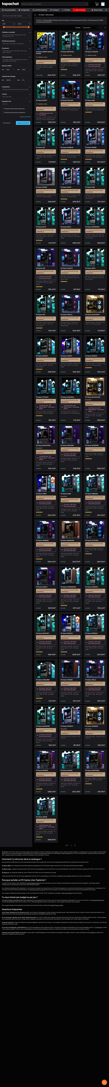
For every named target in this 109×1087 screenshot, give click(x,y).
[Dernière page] (75, 845)
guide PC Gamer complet (57, 905)
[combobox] (104, 4)
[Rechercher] (86, 4)
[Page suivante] (71, 845)
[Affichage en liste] (101, 28)
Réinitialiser (6, 123)
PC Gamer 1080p (47, 20)
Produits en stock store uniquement (14, 112)
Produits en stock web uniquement (14, 109)
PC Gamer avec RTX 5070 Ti (79, 20)
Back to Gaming (80, 10)
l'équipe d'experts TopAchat (34, 883)
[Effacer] (29, 16)
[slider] (4, 27)
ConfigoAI (92, 932)
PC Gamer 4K (66, 20)
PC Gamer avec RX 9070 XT (44, 22)
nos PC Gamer (68, 893)
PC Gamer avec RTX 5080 (95, 20)
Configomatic (25, 10)
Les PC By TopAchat (41, 10)
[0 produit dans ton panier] (97, 4)
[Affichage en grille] (105, 28)
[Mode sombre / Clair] (106, 10)
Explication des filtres (25, 116)
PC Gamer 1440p (57, 20)
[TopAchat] (10, 4)
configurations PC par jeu (97, 900)
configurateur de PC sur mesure (37, 889)
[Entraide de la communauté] (104, 1082)
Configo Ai (56, 10)
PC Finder (67, 10)
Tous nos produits (10, 10)
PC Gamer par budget (13, 900)
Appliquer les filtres (23, 123)
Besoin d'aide (98, 10)
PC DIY (19, 914)
